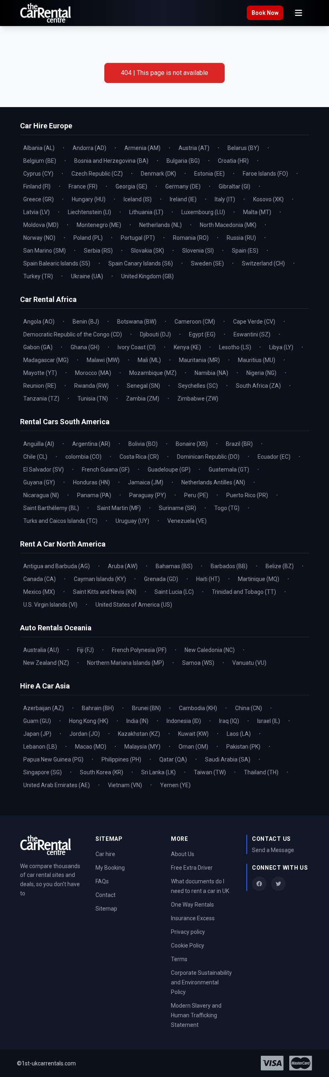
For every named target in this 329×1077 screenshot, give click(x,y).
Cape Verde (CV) (254, 321)
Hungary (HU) (89, 199)
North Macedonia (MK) (228, 225)
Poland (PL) (88, 238)
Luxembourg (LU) (203, 212)
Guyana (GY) (39, 482)
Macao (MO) (90, 746)
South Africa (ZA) (258, 386)
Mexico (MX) (39, 592)
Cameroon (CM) (195, 321)
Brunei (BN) (146, 708)
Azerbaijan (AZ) (43, 708)
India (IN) (137, 721)
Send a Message (273, 850)
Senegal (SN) (143, 386)
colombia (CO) (83, 456)
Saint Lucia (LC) (174, 592)
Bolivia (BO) (143, 444)
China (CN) (248, 708)
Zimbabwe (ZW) (197, 398)
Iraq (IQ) (229, 721)
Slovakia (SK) (147, 250)
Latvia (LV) (36, 212)
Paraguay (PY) (147, 495)
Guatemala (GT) (229, 469)
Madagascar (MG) (46, 360)
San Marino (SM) (44, 250)
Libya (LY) (281, 347)
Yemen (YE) (175, 785)
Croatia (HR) (233, 161)
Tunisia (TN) (92, 398)
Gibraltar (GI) (234, 186)
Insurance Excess (193, 918)
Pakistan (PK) (243, 746)
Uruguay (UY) (132, 521)
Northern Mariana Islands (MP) (125, 663)
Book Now (265, 13)
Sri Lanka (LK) (158, 772)
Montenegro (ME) (99, 225)
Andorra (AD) (89, 148)
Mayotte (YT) (40, 373)
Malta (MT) (257, 212)
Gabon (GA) (38, 347)
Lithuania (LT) (146, 212)
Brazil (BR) (239, 444)
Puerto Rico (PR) (247, 495)
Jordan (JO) (84, 734)
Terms (179, 959)
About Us (182, 854)
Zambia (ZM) (142, 398)
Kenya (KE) (187, 347)
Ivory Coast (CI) (137, 347)
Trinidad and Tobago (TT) (244, 592)
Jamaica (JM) (145, 482)
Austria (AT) (194, 148)
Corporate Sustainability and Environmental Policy (201, 982)
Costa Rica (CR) (139, 456)
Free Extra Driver (192, 867)
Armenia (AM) (142, 148)
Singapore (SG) (42, 772)
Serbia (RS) (98, 250)
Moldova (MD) (41, 225)
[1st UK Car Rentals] (45, 13)
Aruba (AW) (123, 566)
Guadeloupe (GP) (169, 469)
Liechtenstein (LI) (89, 212)
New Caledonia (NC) (210, 650)
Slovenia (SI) (198, 250)
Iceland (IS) (138, 199)
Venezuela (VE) (187, 521)
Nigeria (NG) (261, 373)
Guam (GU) (37, 721)
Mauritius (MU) (256, 360)
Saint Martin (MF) (119, 508)
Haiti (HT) (208, 579)
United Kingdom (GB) (147, 276)
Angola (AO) (39, 321)
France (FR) (83, 186)
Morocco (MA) (93, 373)
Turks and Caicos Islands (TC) (60, 521)
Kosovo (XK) (268, 199)
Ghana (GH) (85, 347)
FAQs (102, 881)
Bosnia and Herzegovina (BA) (111, 161)
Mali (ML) (149, 360)
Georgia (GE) (131, 186)
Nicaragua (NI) (41, 495)
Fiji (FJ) (85, 650)
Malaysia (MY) (142, 746)
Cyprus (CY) (38, 173)
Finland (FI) (37, 186)
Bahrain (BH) (98, 708)
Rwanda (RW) (91, 386)
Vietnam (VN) (125, 785)
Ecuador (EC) (274, 456)
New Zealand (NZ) (46, 663)
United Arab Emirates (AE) (56, 785)
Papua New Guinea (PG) (53, 759)
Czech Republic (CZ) (97, 173)
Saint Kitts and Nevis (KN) (104, 592)
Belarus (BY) (243, 148)
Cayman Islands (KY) (100, 579)
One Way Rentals (192, 904)
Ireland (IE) (183, 199)
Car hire (105, 854)
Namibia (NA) (211, 373)
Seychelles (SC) (198, 386)
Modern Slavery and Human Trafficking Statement (196, 1015)
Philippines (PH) (121, 759)
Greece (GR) (38, 199)
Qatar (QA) (173, 759)
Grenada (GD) (161, 579)
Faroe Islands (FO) (265, 173)
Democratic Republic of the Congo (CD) (72, 334)
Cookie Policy (187, 945)
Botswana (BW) (136, 321)
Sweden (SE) (207, 263)
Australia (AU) (41, 650)
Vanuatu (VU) (249, 663)
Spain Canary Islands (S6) (140, 263)
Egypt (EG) (202, 334)
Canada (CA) (39, 579)
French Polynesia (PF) (139, 650)
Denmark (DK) (158, 173)
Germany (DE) (183, 186)
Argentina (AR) (91, 444)
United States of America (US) (133, 604)
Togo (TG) (227, 508)
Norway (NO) (39, 238)
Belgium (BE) (39, 161)
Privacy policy (188, 932)
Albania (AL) (39, 148)
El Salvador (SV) (43, 469)
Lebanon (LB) (40, 746)
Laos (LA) (239, 734)
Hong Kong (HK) (88, 721)
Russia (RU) (241, 238)
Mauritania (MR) (199, 360)
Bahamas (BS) (174, 566)
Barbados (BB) (229, 566)
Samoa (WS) (198, 663)
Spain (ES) (245, 250)
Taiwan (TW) (210, 772)
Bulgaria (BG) (183, 161)
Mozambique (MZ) (153, 373)
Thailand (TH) (261, 772)
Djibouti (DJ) (155, 334)
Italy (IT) (225, 199)
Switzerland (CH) (263, 263)
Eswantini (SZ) (252, 334)
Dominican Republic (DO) (208, 456)
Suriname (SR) (177, 508)
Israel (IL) (268, 721)
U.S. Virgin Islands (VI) (50, 604)
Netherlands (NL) (160, 225)
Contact (105, 895)
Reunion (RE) (39, 386)
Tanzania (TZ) (41, 398)
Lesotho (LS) (235, 347)
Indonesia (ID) (184, 721)
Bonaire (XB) (192, 444)
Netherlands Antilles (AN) (213, 482)
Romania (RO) (191, 238)
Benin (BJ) (86, 321)
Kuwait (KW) (193, 734)
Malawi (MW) (103, 360)
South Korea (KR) (101, 772)
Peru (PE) (196, 495)
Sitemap (106, 908)
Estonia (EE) (209, 173)
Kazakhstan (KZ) (139, 734)
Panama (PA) (94, 495)
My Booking (110, 867)
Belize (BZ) (280, 566)
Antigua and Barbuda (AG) (56, 566)
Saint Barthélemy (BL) (51, 508)
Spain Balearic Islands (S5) (56, 263)
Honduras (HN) (91, 482)
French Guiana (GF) (106, 469)
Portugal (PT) (138, 238)
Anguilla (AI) (38, 444)
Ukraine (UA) (87, 276)
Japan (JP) (37, 734)
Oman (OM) (193, 746)
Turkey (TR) (38, 276)
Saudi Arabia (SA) (227, 759)
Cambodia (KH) (198, 708)
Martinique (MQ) (258, 579)
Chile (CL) (35, 456)
